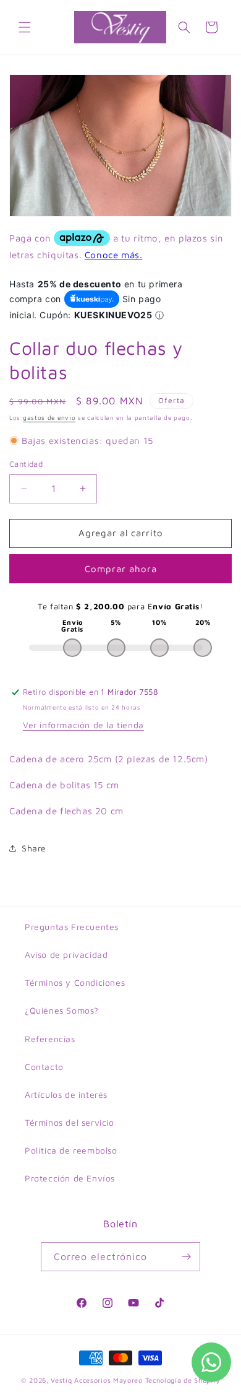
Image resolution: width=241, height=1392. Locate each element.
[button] (24, 27)
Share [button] (34, 848)
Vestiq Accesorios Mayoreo (97, 1380)
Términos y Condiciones (75, 982)
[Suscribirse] (186, 1256)
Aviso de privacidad (66, 954)
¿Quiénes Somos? (62, 1010)
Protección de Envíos (70, 1178)
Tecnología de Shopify (183, 1380)
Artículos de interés (66, 1094)
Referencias (50, 1038)
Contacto (44, 1066)
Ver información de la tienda (83, 725)
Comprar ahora (121, 568)
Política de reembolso (71, 1150)
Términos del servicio (69, 1122)
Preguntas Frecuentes (72, 926)
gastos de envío (49, 417)
